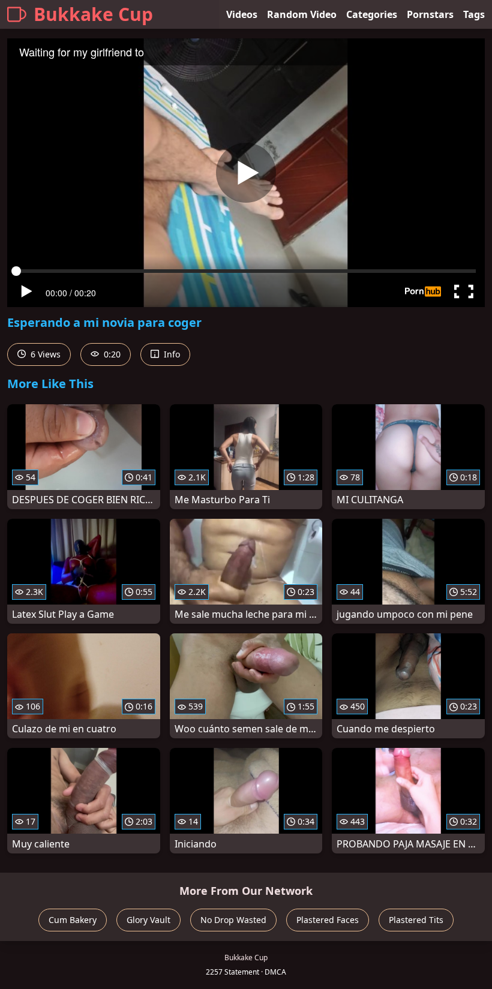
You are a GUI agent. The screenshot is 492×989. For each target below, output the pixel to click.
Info (170, 354)
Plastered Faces (327, 919)
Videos (241, 14)
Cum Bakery (73, 919)
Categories (371, 14)
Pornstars (430, 14)
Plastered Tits (416, 919)
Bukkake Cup (93, 14)
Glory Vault (148, 919)
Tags (474, 14)
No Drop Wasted (233, 919)
